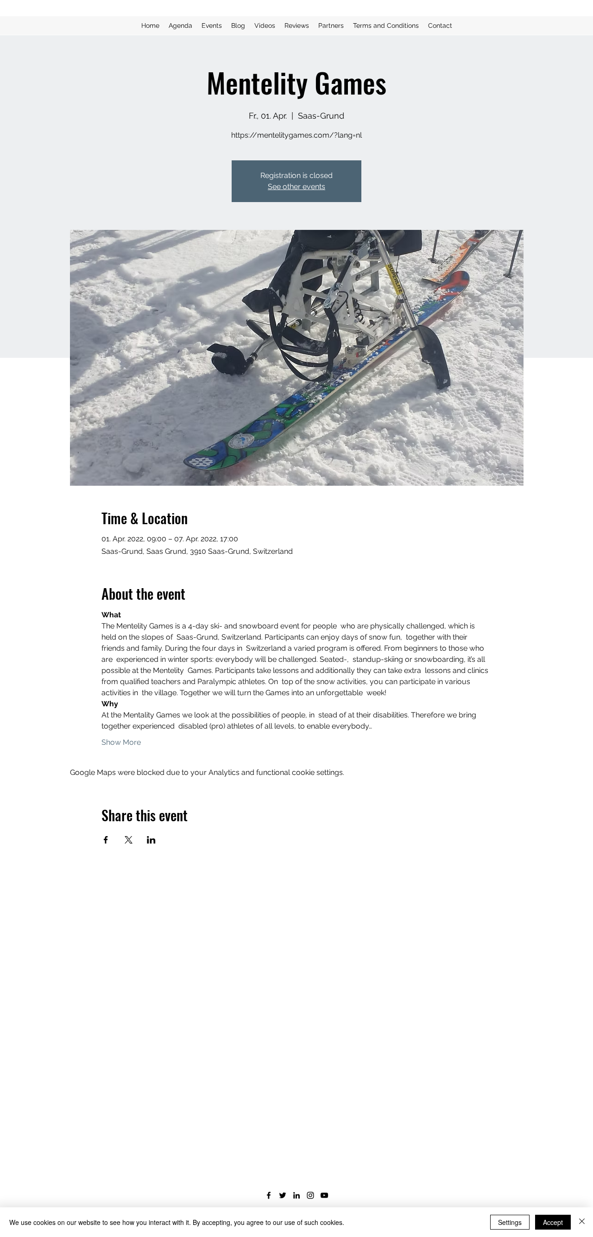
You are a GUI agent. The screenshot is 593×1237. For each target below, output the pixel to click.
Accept (553, 1222)
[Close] (581, 1222)
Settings (510, 1222)
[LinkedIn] (296, 1195)
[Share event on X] (128, 840)
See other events (296, 186)
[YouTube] (324, 1195)
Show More (121, 742)
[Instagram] (310, 1195)
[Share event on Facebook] (105, 840)
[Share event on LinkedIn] (151, 840)
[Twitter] (282, 1195)
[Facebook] (268, 1195)
